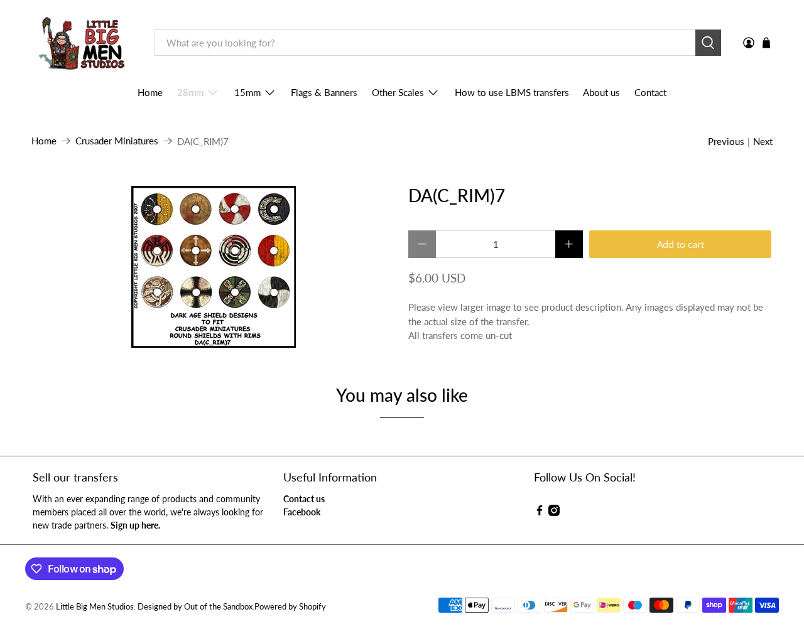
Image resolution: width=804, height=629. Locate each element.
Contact (650, 92)
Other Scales (398, 92)
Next (763, 141)
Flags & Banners (324, 92)
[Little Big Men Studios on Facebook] (539, 512)
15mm (247, 92)
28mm (190, 92)
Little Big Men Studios (95, 606)
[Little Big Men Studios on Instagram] (554, 512)
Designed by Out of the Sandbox (195, 606)
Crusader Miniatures (116, 141)
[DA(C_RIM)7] (213, 267)
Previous (726, 141)
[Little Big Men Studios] (84, 43)
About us (601, 92)
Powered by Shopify (290, 606)
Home (150, 92)
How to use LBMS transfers (512, 92)
